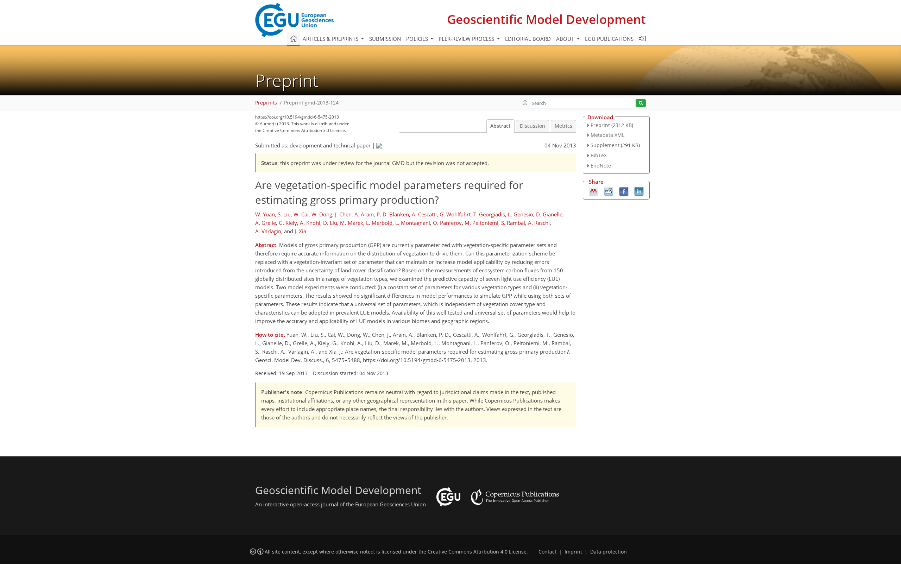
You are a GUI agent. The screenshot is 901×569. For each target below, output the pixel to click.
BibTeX (599, 155)
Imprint (573, 552)
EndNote (601, 165)
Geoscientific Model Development (546, 19)
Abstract (500, 126)
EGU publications (609, 38)
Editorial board (528, 38)
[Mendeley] (593, 190)
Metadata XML (607, 135)
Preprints (266, 103)
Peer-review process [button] (467, 38)
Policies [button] (417, 38)
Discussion (532, 126)
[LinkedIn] (639, 190)
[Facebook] (624, 190)
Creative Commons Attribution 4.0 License (477, 552)
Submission (385, 38)
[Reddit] (608, 190)
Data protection (608, 552)
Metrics (563, 126)
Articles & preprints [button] (331, 38)
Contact (547, 552)
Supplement (605, 145)
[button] (525, 103)
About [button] (565, 38)
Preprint (600, 125)
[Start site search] (641, 103)
